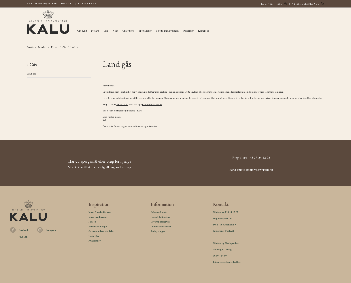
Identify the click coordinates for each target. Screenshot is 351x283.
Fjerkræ (95, 30)
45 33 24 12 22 (260, 157)
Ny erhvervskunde (305, 3)
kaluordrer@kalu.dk (152, 104)
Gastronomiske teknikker (101, 231)
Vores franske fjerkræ (99, 212)
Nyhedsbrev (94, 240)
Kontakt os (203, 30)
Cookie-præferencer (161, 226)
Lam (106, 30)
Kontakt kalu (88, 3)
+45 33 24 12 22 (230, 212)
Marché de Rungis (97, 226)
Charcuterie (128, 30)
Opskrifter (188, 30)
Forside (30, 46)
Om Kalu (67, 3)
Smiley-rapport (159, 231)
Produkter (42, 46)
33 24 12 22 (122, 104)
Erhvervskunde (159, 212)
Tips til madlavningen (167, 30)
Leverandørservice (160, 221)
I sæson (92, 221)
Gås (64, 46)
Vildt (115, 30)
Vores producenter (97, 217)
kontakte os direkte (225, 98)
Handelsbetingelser (42, 3)
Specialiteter (145, 30)
